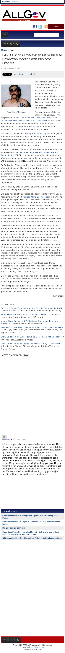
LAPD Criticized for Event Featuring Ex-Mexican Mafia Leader (30, 337)
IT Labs (39, 649)
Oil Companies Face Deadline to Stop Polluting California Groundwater (32, 538)
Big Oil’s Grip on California (13, 528)
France (10, 1)
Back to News (8, 50)
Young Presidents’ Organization (40, 134)
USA (4, 1)
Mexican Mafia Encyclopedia (36, 197)
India (16, 1)
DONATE (56, 26)
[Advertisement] (20, 562)
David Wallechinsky (37, 647)
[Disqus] (32, 394)
